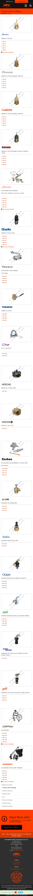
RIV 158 (5, 775)
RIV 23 (4, 81)
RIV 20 (4, 79)
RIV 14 (4, 45)
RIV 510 (5, 733)
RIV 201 (5, 391)
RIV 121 (5, 240)
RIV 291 (5, 545)
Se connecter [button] (21, 1)
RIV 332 (5, 583)
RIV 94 (4, 160)
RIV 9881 (5, 468)
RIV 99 (4, 164)
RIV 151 (5, 200)
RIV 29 (4, 87)
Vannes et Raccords (7, 790)
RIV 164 (5, 280)
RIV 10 (4, 41)
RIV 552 (5, 741)
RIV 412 (5, 698)
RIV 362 (5, 625)
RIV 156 (5, 773)
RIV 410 (5, 658)
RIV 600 (5, 353)
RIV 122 (5, 242)
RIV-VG (6, 5)
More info (20, 892)
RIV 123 (5, 244)
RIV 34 (4, 121)
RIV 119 (5, 238)
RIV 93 (4, 158)
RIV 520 (5, 735)
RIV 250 (5, 508)
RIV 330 (5, 581)
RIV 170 (5, 470)
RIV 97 (4, 162)
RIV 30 (4, 116)
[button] (30, 5)
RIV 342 (5, 621)
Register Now (11, 827)
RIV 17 (4, 48)
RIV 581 (5, 320)
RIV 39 (4, 125)
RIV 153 (5, 204)
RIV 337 (5, 587)
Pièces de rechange (7, 800)
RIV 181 (5, 779)
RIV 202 (5, 428)
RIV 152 (5, 202)
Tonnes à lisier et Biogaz (9, 787)
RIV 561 (5, 316)
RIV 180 (5, 777)
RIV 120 (5, 236)
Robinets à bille (6, 793)
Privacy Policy (16, 862)
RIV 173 (5, 472)
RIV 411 (5, 695)
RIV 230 (5, 506)
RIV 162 (5, 278)
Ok (15, 892)
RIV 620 (5, 355)
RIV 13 (4, 43)
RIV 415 (5, 700)
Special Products (7, 803)
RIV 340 (5, 619)
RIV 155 (5, 771)
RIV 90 (4, 156)
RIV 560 (5, 314)
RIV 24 (4, 83)
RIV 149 (5, 276)
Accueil (4, 13)
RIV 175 (5, 474)
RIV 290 (5, 543)
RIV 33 (4, 119)
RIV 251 (5, 510)
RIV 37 (4, 123)
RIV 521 (5, 737)
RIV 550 (5, 739)
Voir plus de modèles (8, 52)
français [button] (10, 1)
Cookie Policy (16, 864)
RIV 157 (5, 207)
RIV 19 (4, 50)
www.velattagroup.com (16, 869)
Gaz (4, 797)
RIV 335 (5, 585)
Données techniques (8, 806)
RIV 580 (5, 318)
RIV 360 (5, 623)
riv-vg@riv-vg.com (18, 850)
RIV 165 (5, 282)
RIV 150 (5, 198)
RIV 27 (4, 85)
